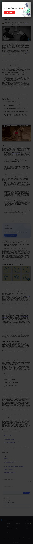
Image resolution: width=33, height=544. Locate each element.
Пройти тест (9, 12)
